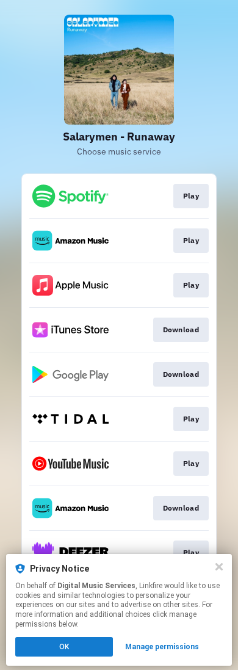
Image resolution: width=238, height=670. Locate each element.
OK (64, 647)
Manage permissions (162, 647)
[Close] (219, 567)
